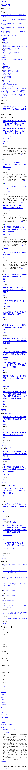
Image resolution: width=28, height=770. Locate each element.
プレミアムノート (7, 210)
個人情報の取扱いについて (9, 81)
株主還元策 (6, 386)
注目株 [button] (25, 93)
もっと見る (3, 1)
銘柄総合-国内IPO (7, 46)
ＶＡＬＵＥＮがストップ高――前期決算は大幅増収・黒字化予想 (14, 276)
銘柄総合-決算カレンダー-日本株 (11, 70)
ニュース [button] (21, 93)
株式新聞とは (4, 35)
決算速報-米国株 (15, 52)
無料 (4, 404)
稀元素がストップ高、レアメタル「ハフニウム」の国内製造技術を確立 (15, 341)
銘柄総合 (3, 707)
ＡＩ (4, 550)
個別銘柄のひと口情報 (8, 600)
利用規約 (5, 83)
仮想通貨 (5, 370)
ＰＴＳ (5, 498)
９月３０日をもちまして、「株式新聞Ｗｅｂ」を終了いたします (15, 109)
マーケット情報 (7, 77)
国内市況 (5, 141)
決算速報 (3, 712)
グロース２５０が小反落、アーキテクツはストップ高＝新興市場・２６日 (15, 165)
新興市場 (5, 66)
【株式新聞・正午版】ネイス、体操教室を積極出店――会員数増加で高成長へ (14, 229)
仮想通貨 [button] (3, 94)
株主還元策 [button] (8, 94)
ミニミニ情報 (6, 191)
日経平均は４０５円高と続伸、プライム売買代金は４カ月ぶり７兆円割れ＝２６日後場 (15, 123)
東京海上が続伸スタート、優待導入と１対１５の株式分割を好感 (14, 378)
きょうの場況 (6, 138)
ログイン (15, 35)
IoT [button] (21, 95)
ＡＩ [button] (10, 91)
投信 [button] (22, 90)
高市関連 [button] (23, 88)
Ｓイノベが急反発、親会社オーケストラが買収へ (15, 618)
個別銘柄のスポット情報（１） (10, 595)
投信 (4, 401)
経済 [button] (21, 91)
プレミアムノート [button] (14, 93)
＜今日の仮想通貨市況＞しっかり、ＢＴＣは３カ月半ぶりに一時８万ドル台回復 (15, 365)
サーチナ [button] (14, 91)
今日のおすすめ (7, 79)
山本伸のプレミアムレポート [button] (13, 88)
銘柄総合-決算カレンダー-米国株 (13, 48)
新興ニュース (6, 234)
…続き (20, 154)
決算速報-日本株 (7, 52)
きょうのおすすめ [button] (15, 94)
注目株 (5, 64)
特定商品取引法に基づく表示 (10, 84)
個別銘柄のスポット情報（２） (10, 590)
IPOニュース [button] (6, 91)
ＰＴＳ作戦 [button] (22, 94)
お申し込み (10, 35)
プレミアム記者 (7, 73)
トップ (5, 61)
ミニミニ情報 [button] (6, 93)
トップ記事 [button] (3, 88)
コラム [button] (18, 91)
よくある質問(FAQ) (8, 86)
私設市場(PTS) (6, 67)
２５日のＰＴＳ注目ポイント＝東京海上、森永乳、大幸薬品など (14, 506)
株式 (4, 143)
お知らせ (3, 59)
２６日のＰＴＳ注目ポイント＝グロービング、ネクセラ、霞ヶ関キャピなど (15, 491)
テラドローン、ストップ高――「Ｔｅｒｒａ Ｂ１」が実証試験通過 (15, 290)
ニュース (5, 257)
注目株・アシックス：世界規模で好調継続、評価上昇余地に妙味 (14, 327)
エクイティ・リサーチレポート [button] (12, 90)
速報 (4, 63)
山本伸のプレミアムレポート (10, 548)
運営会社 (5, 80)
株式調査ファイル (7, 535)
